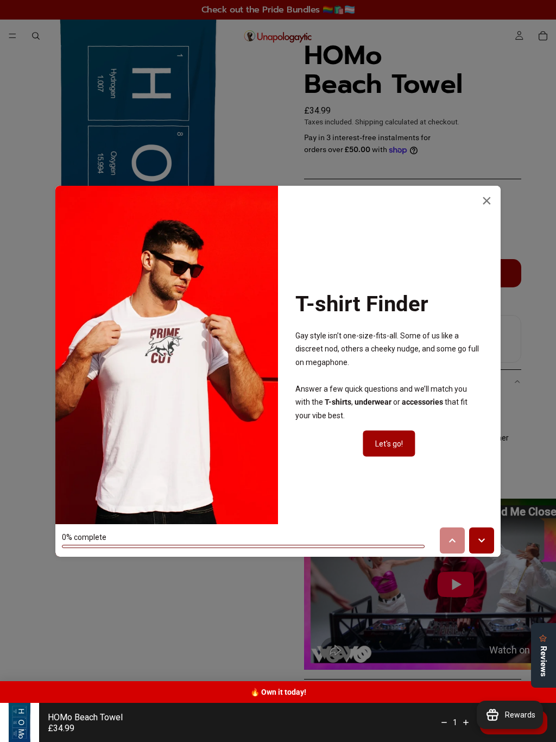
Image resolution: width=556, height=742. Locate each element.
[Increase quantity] (465, 722)
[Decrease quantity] (444, 722)
